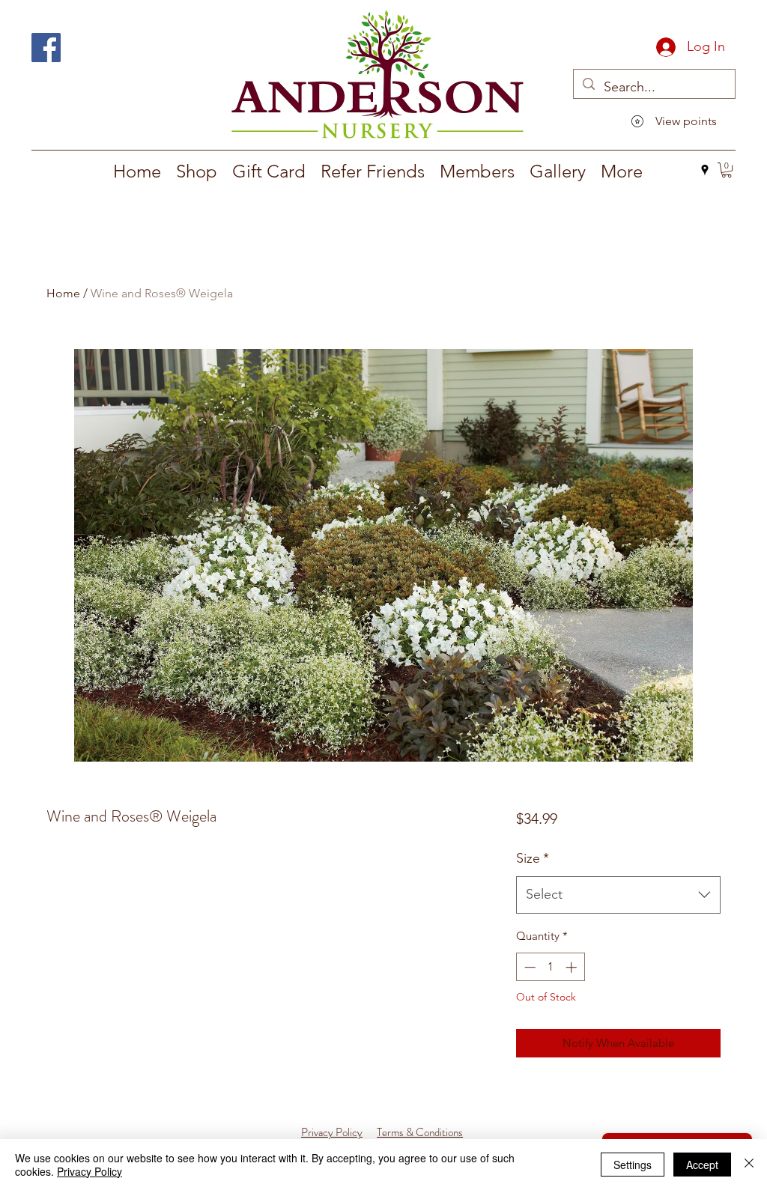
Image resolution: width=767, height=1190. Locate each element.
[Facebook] (46, 47)
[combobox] (618, 895)
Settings (632, 1164)
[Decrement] (528, 967)
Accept (702, 1164)
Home (63, 293)
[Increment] (573, 967)
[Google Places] (704, 170)
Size (532, 858)
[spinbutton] (550, 967)
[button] (197, 171)
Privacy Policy (89, 1171)
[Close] (749, 1164)
